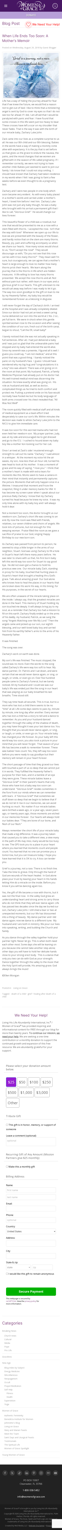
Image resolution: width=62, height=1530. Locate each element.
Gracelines (7, 1356)
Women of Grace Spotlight (16, 1448)
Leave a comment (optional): (21, 1135)
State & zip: (12, 1262)
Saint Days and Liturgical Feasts (19, 1437)
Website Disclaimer (37, 1525)
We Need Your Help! (45, 24)
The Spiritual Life (12, 1444)
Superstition (9, 1400)
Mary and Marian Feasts (15, 1430)
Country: (10, 1226)
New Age (6, 1362)
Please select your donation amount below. (28, 1067)
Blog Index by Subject (14, 1367)
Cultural (7, 1339)
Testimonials (10, 1441)
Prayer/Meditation (12, 1386)
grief (30, 993)
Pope (6, 1346)
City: (8, 1251)
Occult (7, 1382)
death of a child (18, 993)
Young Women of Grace (13, 1454)
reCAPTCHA (11, 1301)
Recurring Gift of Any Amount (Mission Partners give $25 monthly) (30, 1156)
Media (7, 1343)
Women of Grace (10, 1410)
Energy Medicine (12, 1371)
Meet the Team (11, 1433)
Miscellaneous (11, 1375)
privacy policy (30, 1301)
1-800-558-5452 (31, 1490)
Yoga (6, 1404)
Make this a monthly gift (22, 1166)
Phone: (10, 1215)
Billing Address (15, 1176)
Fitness (9, 1393)
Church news (10, 1335)
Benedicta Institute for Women (18, 1419)
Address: (10, 1237)
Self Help (8, 1389)
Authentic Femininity (13, 1415)
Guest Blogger (49, 47)
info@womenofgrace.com (31, 1496)
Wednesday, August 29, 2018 (26, 47)
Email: (9, 1203)
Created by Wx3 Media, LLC (16, 1525)
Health (9, 1397)
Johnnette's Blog (12, 1422)
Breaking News (9, 1330)
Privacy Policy (51, 1525)
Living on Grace (20, 988)
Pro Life (8, 1350)
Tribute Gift (13, 1116)
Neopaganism (10, 1378)
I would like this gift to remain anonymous (31, 1273)
